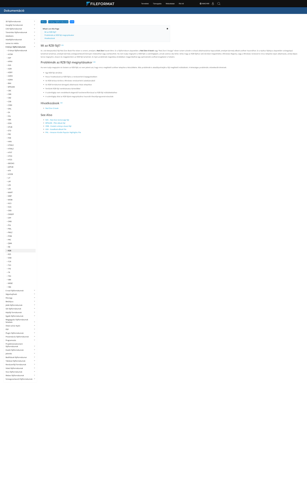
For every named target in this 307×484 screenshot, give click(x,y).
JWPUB (10, 167)
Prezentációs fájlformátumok (17, 337)
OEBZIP (11, 214)
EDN (10, 123)
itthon (43, 22)
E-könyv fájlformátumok (16, 47)
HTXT (10, 152)
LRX (9, 189)
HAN (10, 141)
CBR (9, 94)
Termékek (145, 4)
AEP (9, 58)
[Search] (219, 3)
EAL (9, 116)
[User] (213, 3)
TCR (9, 261)
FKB (9, 138)
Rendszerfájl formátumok (16, 364)
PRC (9, 240)
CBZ (9, 98)
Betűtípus (9, 301)
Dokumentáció (14, 10)
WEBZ (10, 283)
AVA (9, 65)
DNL (9, 109)
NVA (9, 207)
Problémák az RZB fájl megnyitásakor (59, 35)
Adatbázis (10, 36)
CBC (9, 90)
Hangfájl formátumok (14, 25)
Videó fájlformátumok (14, 368)
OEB (9, 210)
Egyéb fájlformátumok (14, 316)
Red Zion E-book (51, 108)
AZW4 (10, 80)
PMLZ (10, 232)
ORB (10, 221)
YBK (9, 287)
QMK (10, 243)
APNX (10, 61)
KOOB (10, 174)
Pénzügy (9, 298)
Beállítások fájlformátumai (16, 357)
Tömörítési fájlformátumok (16, 32)
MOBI (10, 200)
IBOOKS (11, 163)
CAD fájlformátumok (14, 29)
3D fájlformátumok (13, 21)
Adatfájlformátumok (14, 39)
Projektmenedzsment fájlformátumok (14, 345)
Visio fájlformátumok (14, 372)
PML (9, 229)
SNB (9, 258)
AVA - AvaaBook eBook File (55, 129)
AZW (10, 69)
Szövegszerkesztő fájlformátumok (19, 379)
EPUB (10, 127)
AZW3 (10, 76)
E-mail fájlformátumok (15, 290)
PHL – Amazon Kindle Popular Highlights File (63, 132)
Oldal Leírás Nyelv (13, 326)
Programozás (11, 340)
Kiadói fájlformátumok (15, 350)
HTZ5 (10, 159)
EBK (9, 119)
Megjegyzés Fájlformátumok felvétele (17, 320)
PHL (9, 225)
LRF (9, 181)
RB (9, 247)
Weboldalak (170, 4)
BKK (9, 83)
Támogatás (157, 4)
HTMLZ (11, 149)
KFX (9, 170)
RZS (9, 254)
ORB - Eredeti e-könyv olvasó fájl (58, 126)
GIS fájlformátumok (13, 309)
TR (9, 272)
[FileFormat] (101, 4)
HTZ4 (10, 156)
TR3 (9, 276)
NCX (9, 203)
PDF (7, 329)
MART (10, 192)
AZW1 (10, 72)
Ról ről (181, 4)
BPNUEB (11, 87)
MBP (10, 196)
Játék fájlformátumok (14, 305)
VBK (9, 279)
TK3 (9, 265)
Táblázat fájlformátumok (15, 361)
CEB (9, 101)
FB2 (9, 134)
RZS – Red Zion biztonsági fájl (57, 120)
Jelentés (9, 353)
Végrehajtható (11, 294)
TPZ (9, 269)
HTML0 (11, 145)
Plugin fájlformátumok (15, 333)
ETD (9, 130)
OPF (9, 218)
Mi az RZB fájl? (50, 32)
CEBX (10, 105)
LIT (9, 178)
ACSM (10, 54)
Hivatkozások (49, 38)
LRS (9, 185)
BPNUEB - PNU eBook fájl (55, 123)
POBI (10, 236)
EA (9, 112)
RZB (9, 250)
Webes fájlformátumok (15, 375)
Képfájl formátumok (14, 312)
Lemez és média (12, 43)
